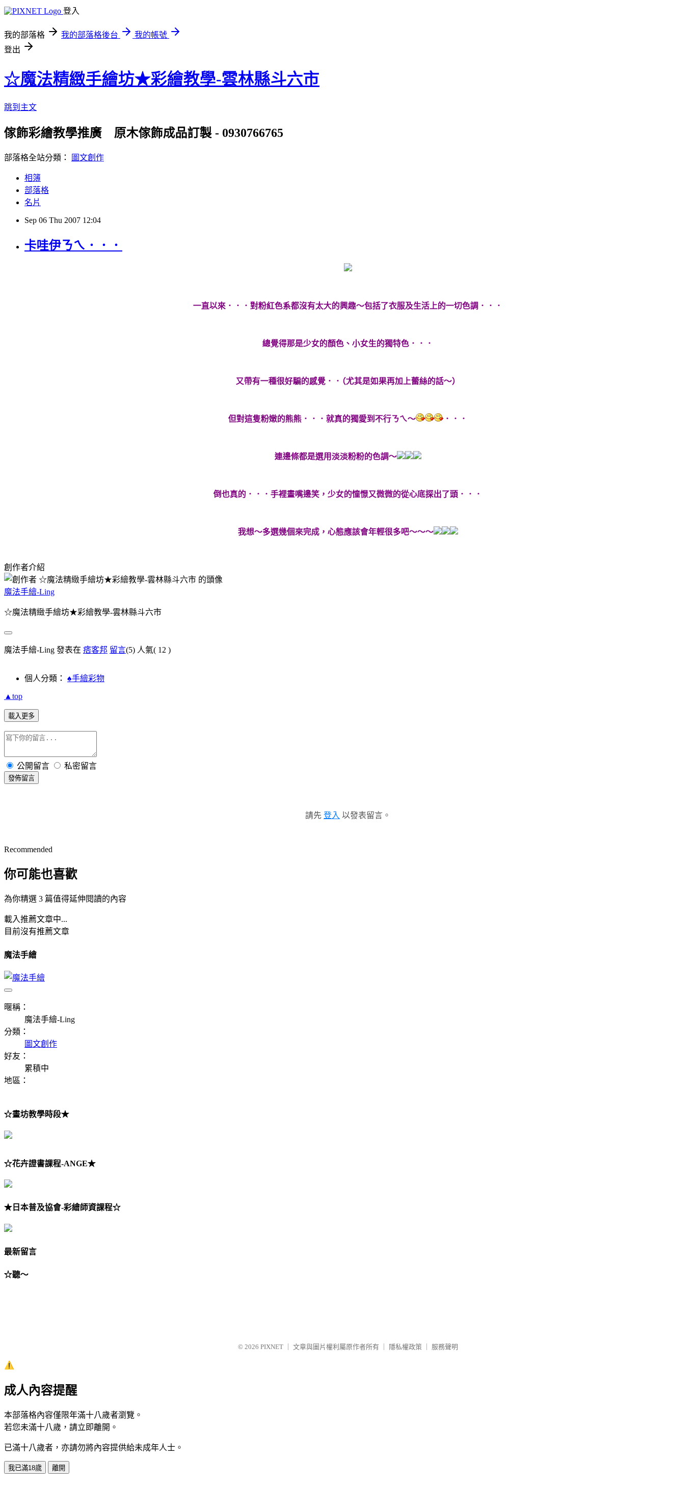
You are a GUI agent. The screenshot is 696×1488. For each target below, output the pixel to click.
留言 (118, 649)
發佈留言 (21, 778)
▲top (13, 696)
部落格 (36, 190)
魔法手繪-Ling (29, 591)
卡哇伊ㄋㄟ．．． (73, 245)
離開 (58, 1468)
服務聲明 (445, 1347)
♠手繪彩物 (85, 678)
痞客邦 (95, 649)
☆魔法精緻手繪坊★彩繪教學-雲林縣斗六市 (161, 79)
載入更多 (21, 716)
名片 (32, 202)
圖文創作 (87, 157)
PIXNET (271, 1347)
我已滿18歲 (25, 1468)
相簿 (32, 178)
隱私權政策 (405, 1347)
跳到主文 (20, 107)
